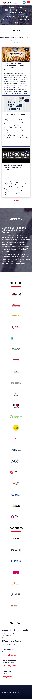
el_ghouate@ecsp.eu (9, 666)
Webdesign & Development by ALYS (10, 692)
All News (16, 200)
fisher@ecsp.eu (7, 677)
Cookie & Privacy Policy (20, 690)
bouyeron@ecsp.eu (9, 655)
